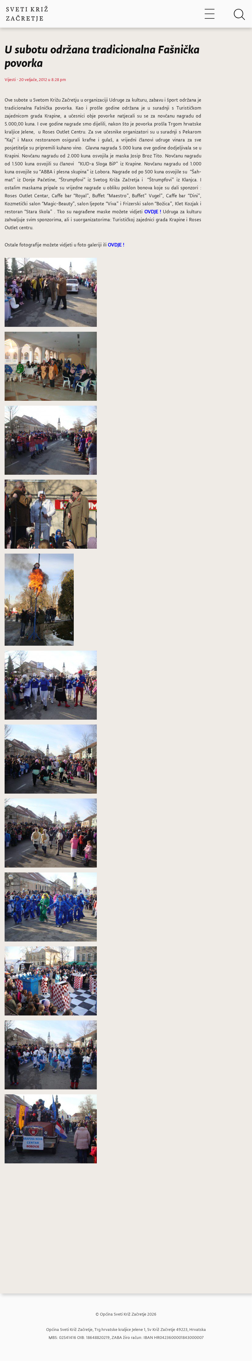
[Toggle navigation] (209, 13)
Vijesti (10, 79)
